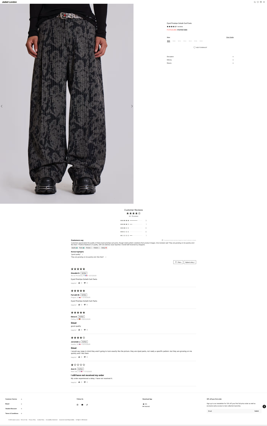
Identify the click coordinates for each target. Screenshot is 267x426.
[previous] (2, 106)
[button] (171, 26)
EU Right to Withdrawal (81, 419)
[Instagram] (77, 404)
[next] (132, 106)
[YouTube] (82, 404)
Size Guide (230, 37)
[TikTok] (87, 404)
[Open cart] (261, 2)
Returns (169, 63)
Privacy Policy (32, 419)
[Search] (255, 2)
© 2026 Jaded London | (14, 419)
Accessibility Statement (52, 419)
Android (147, 406)
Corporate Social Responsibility (66, 419)
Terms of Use (24, 419)
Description (170, 56)
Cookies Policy (40, 419)
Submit (256, 411)
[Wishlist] (258, 2)
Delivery (169, 60)
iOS (146, 404)
